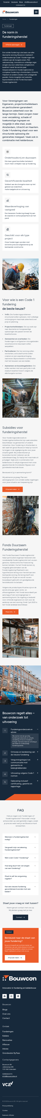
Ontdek (5, 1026)
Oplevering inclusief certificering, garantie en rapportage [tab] (21, 784)
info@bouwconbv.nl (31, 2)
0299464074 (20, 5)
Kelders (5, 1036)
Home (4, 19)
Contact (19, 917)
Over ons (6, 1014)
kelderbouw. (7, 462)
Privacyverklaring (7, 1106)
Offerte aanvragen (26, 1111)
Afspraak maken (11, 489)
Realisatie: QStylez (8, 1115)
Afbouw (6, 1044)
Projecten (6, 2)
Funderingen (7, 1031)
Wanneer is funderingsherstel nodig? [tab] (17, 838)
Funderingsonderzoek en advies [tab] (22, 730)
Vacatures (14, 2)
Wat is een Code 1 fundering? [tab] (17, 858)
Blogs (21, 2)
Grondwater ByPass (11, 1053)
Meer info (9, 612)
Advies (5, 1049)
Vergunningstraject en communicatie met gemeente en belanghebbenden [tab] (20, 764)
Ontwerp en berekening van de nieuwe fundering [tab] (23, 753)
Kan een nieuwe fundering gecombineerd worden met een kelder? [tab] (18, 889)
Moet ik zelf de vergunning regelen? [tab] (16, 877)
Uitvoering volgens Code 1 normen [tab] (22, 774)
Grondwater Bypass (23, 465)
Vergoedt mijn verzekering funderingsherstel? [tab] (16, 848)
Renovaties (7, 1040)
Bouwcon (6, 1004)
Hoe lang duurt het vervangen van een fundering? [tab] (17, 867)
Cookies (5, 1110)
